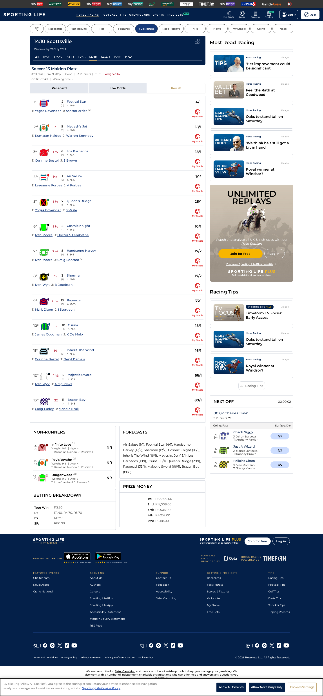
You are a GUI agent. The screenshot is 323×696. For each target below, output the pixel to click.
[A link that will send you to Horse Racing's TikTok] (173, 646)
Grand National (43, 591)
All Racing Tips (251, 386)
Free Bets (213, 612)
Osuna (73, 325)
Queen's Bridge (79, 201)
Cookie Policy (145, 657)
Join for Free (240, 254)
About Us (96, 577)
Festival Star (76, 102)
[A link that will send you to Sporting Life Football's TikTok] (279, 646)
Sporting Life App (101, 605)
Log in (281, 541)
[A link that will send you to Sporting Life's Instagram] (52, 646)
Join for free (257, 541)
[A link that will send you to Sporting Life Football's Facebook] (257, 646)
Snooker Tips (276, 605)
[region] (161, 687)
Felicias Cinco (244, 461)
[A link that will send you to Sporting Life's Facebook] (45, 646)
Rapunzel (74, 300)
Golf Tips (273, 591)
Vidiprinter (214, 598)
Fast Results (215, 584)
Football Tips (276, 584)
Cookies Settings (302, 687)
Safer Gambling (166, 598)
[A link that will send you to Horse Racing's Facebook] (151, 646)
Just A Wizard (244, 446)
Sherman (74, 275)
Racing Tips (275, 577)
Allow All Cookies (231, 687)
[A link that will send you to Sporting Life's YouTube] (74, 646)
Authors (95, 584)
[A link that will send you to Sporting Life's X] (59, 646)
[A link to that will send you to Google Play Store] (111, 558)
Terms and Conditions (45, 657)
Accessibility (164, 591)
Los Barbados (77, 151)
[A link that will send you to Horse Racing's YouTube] (180, 646)
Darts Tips (274, 598)
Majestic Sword (79, 375)
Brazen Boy (76, 400)
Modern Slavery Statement (107, 618)
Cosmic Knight (78, 226)
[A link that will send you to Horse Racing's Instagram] (158, 646)
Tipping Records (279, 612)
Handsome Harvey (81, 251)
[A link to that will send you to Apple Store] (78, 558)
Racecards (214, 577)
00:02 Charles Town (231, 413)
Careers (95, 591)
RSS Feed (96, 625)
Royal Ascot (41, 584)
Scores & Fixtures (218, 591)
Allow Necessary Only (266, 687)
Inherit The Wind (80, 350)
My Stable (213, 605)
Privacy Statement (91, 657)
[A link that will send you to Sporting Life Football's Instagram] (264, 646)
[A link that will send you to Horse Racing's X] (165, 646)
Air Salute (74, 176)
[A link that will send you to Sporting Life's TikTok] (67, 646)
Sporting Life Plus (101, 598)
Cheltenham (41, 577)
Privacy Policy (69, 657)
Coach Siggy (243, 432)
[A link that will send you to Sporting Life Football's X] (271, 646)
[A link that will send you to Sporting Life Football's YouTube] (286, 646)
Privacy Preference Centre (119, 657)
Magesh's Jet (77, 126)
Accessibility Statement (105, 612)
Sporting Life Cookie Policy (101, 688)
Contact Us (163, 577)
